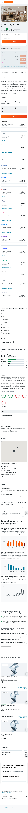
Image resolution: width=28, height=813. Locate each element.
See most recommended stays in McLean (22, 717)
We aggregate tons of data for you (10, 798)
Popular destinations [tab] (18, 771)
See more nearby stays (22, 660)
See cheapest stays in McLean (22, 688)
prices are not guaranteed (6, 792)
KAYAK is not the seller (7, 796)
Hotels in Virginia (15, 808)
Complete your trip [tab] (7, 771)
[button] (2, 2)
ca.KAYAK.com (6, 807)
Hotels (12, 807)
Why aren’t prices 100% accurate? (9, 801)
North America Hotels (18, 807)
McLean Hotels (22, 808)
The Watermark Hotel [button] (5, 733)
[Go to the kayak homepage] (8, 2)
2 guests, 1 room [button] (6, 38)
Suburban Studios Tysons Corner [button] (8, 705)
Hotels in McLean (7, 779)
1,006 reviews (17, 29)
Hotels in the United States (6, 808)
